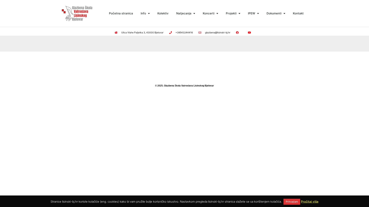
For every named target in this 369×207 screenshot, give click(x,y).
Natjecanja (183, 13)
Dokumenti (274, 13)
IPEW (251, 13)
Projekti (231, 13)
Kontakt (298, 13)
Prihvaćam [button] (292, 201)
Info (143, 13)
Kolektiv (163, 13)
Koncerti (208, 13)
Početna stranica (121, 13)
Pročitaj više (309, 201)
